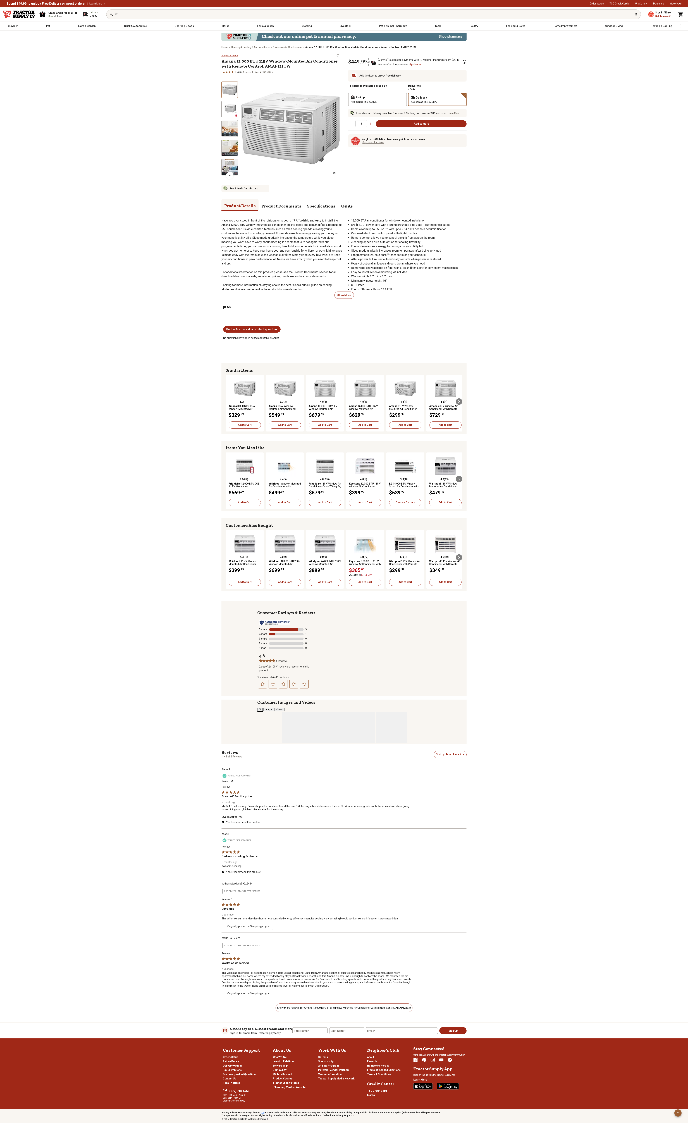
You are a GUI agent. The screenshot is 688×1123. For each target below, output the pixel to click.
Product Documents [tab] (281, 206)
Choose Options (405, 502)
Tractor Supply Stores (286, 1082)
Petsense (658, 3)
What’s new (641, 3)
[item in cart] (681, 14)
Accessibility (345, 1113)
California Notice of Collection (317, 1115)
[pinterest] (424, 1060)
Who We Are (280, 1057)
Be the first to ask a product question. (252, 329)
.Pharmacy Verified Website (289, 1087)
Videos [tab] (279, 709)
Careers (323, 1057)
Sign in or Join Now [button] (373, 142)
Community (279, 1070)
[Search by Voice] (636, 14)
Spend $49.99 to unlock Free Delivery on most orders (45, 3)
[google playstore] (448, 1086)
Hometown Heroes (378, 1065)
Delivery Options (232, 1065)
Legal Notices (329, 1113)
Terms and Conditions (278, 1113)
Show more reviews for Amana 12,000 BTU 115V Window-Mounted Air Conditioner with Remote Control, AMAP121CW (344, 1007)
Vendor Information (330, 1074)
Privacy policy (228, 1113)
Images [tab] (269, 709)
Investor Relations (283, 1061)
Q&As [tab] (347, 206)
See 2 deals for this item (244, 188)
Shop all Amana (229, 55)
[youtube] (441, 1060)
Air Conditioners (263, 47)
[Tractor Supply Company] (19, 14)
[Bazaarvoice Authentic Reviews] (274, 622)
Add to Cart (245, 424)
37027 (411, 88)
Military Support (282, 1074)
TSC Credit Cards (619, 3)
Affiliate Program (328, 1065)
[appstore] (423, 1086)
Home (224, 47)
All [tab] (260, 709)
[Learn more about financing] (464, 62)
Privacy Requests (345, 1115)
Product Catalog (283, 1078)
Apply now (415, 64)
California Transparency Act (306, 1113)
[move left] (229, 401)
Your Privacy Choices (249, 1113)
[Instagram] (433, 1060)
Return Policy (231, 1061)
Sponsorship (325, 1061)
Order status (597, 3)
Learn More (95, 3)
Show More (344, 295)
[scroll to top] (678, 1113)
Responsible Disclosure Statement (372, 1113)
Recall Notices (231, 1082)
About (370, 1057)
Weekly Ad (676, 3)
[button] (104, 3)
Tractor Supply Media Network (336, 1078)
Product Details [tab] (240, 205)
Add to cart (421, 123)
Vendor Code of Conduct (287, 1115)
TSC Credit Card (377, 1090)
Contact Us (229, 1078)
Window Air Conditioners (288, 47)
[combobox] (453, 754)
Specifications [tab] (321, 206)
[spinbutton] (361, 123)
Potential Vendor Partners (334, 1070)
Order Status (230, 1057)
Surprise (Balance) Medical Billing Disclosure (415, 1113)
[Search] (111, 14)
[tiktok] (450, 1060)
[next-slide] (229, 175)
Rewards (372, 1061)
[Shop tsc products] (344, 37)
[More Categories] (680, 26)
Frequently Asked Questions (239, 1074)
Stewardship (280, 1065)
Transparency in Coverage (235, 1115)
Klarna (371, 1095)
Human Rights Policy (261, 1115)
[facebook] (415, 1060)
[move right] (459, 401)
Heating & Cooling (241, 47)
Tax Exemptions (232, 1070)
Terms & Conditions (379, 1074)
